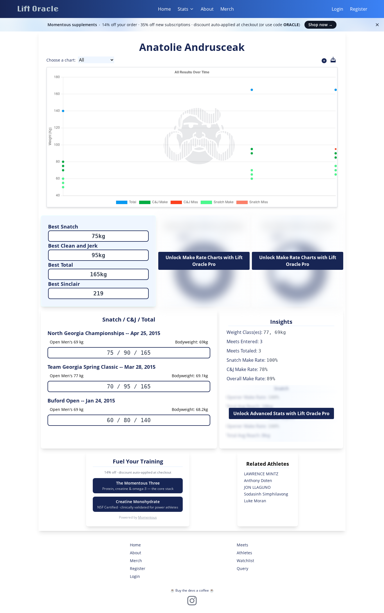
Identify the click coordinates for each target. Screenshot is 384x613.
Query (242, 568)
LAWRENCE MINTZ (261, 473)
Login (337, 9)
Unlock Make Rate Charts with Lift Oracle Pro (204, 260)
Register (358, 9)
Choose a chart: (61, 60)
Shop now (320, 24)
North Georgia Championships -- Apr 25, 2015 (104, 333)
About (207, 9)
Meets (242, 545)
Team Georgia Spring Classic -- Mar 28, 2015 (101, 366)
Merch (227, 9)
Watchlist (245, 560)
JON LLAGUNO (257, 487)
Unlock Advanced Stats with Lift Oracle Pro (281, 413)
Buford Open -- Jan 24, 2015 (81, 400)
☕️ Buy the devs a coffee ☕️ (192, 590)
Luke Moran (255, 500)
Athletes (244, 552)
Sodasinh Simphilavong (266, 494)
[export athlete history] (333, 59)
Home (164, 9)
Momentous (147, 517)
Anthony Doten (258, 480)
